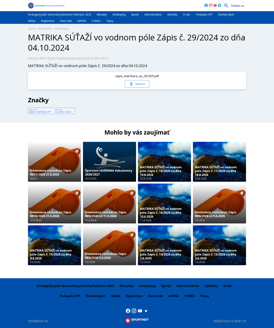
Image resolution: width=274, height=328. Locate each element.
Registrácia (47, 21)
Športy (135, 14)
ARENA (81, 21)
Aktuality (102, 14)
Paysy (109, 21)
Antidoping (119, 14)
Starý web (66, 21)
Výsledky (172, 14)
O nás (186, 14)
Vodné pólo (45, 28)
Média (31, 21)
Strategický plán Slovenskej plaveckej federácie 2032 (59, 14)
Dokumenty (61, 28)
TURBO (96, 21)
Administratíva (153, 14)
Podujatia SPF (204, 14)
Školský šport (226, 14)
